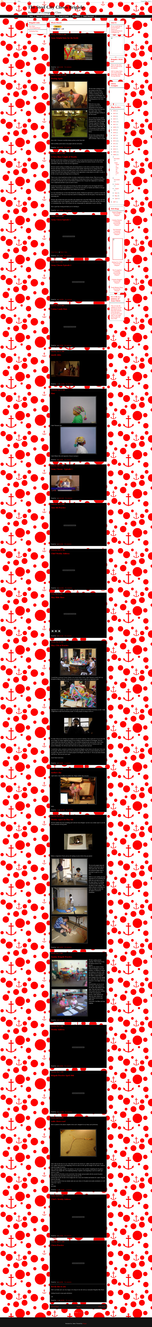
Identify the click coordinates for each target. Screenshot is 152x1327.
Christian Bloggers (117, 279)
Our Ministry (76, 16)
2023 (114, 119)
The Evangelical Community (116, 270)
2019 (114, 130)
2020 (114, 127)
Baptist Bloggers (117, 212)
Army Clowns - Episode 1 (61, 469)
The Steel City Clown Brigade (56, 7)
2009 (114, 152)
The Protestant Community (117, 230)
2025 (114, 113)
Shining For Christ (117, 262)
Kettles (56, 69)
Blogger (84, 1323)
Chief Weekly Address (60, 553)
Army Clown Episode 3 (60, 220)
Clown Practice (57, 1245)
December (117, 158)
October (117, 184)
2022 (114, 121)
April (116, 198)
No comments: (68, 67)
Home (31, 16)
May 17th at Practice (59, 645)
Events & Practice (64, 16)
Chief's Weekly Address (61, 1199)
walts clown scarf (58, 1121)
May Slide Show (57, 597)
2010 (114, 149)
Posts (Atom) (81, 1312)
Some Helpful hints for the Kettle (64, 38)
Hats (53, 393)
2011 (114, 146)
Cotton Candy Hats (59, 309)
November (117, 179)
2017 (114, 135)
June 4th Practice (58, 508)
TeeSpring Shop (33, 31)
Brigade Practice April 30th (62, 1075)
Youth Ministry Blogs (117, 287)
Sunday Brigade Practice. (61, 957)
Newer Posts (55, 1306)
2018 (114, 132)
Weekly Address (58, 1029)
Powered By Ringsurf (116, 214)
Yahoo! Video (63, 252)
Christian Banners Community (117, 220)
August (117, 188)
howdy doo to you (58, 1286)
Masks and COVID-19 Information (46, 16)
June (116, 193)
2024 (114, 116)
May (116, 196)
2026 (114, 110)
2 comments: (67, 763)
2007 (114, 202)
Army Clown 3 (55, 252)
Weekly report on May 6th (62, 819)
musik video (56, 355)
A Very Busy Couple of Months (64, 157)
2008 (114, 154)
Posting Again (57, 78)
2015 (114, 138)
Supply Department (88, 16)
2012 (114, 143)
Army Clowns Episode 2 (61, 265)
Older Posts (101, 1306)
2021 (114, 124)
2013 (114, 141)
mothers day (56, 772)
